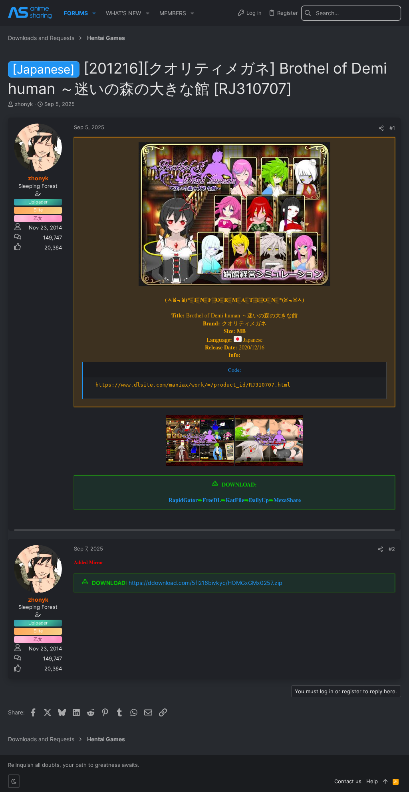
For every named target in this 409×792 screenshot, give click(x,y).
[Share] (381, 128)
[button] (94, 13)
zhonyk (24, 104)
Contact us (347, 781)
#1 (392, 128)
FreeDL (212, 500)
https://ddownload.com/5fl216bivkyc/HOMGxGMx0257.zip (205, 582)
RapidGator (183, 500)
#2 (392, 549)
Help (372, 781)
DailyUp (259, 500)
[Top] (385, 781)
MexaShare (287, 500)
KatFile (235, 500)
